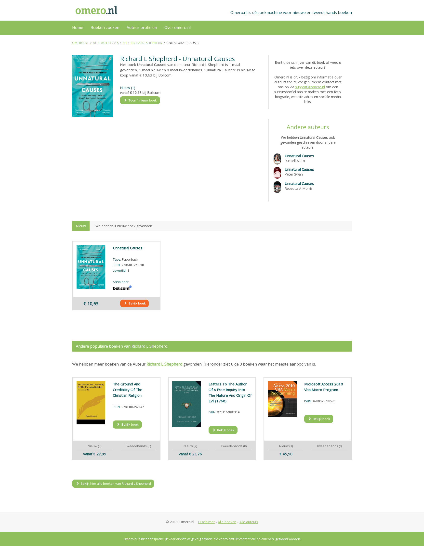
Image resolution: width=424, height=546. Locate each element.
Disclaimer (206, 522)
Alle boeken (227, 522)
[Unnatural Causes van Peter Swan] (277, 172)
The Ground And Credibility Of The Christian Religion (127, 389)
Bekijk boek (137, 303)
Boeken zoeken (105, 27)
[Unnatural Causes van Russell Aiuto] (277, 158)
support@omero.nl (310, 87)
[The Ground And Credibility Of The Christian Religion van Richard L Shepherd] (91, 402)
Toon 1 (142, 100)
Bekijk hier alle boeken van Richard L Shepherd (115, 483)
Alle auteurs (248, 522)
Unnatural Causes (299, 155)
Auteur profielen (142, 27)
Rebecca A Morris (299, 188)
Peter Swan (294, 174)
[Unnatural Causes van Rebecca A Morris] (277, 186)
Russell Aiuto (295, 160)
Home (77, 27)
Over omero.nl (177, 27)
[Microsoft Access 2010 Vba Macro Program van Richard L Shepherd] (282, 399)
